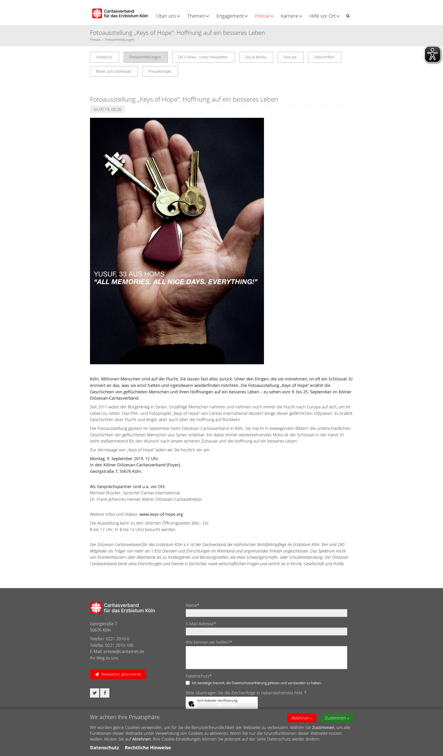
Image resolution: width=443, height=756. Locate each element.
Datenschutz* (199, 676)
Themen (196, 16)
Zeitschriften (324, 57)
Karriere (289, 16)
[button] (348, 16)
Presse (262, 16)
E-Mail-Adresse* (201, 623)
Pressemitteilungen (120, 39)
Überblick (104, 57)
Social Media (255, 57)
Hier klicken (226, 705)
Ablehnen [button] (300, 718)
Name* (192, 605)
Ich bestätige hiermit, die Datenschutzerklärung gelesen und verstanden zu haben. (257, 682)
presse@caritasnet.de (124, 651)
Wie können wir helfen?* (209, 642)
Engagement (230, 16)
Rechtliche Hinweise (148, 747)
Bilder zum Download (113, 71)
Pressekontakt (159, 71)
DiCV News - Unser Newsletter (203, 57)
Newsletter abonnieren (121, 674)
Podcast (290, 57)
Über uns (166, 16)
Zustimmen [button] (335, 718)
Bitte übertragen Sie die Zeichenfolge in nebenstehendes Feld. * (246, 692)
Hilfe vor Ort (322, 16)
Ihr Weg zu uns (104, 658)
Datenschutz (104, 747)
